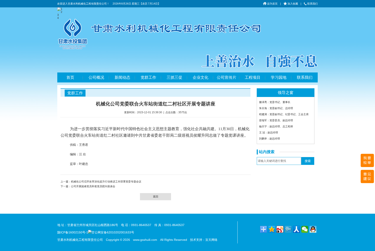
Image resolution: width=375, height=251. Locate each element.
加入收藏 (292, 3)
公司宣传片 (226, 77)
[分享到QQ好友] (312, 229)
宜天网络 (211, 239)
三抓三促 (174, 77)
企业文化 (200, 77)
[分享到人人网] (296, 229)
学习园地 (278, 77)
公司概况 (96, 77)
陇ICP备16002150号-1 (72, 232)
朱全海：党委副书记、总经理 (276, 108)
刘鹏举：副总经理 (269, 138)
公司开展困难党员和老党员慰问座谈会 (93, 186)
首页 (70, 77)
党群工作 (148, 77)
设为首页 (272, 3)
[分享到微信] (304, 229)
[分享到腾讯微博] (288, 229)
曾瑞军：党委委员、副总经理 (276, 120)
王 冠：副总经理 (268, 132)
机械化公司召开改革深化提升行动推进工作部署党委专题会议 (106, 181)
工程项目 (252, 77)
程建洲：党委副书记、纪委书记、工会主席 (284, 114)
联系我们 (312, 3)
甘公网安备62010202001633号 (113, 232)
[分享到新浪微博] (279, 229)
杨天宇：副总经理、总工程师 (276, 126)
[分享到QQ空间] (271, 229)
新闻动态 (122, 77)
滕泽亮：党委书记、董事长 (274, 102)
